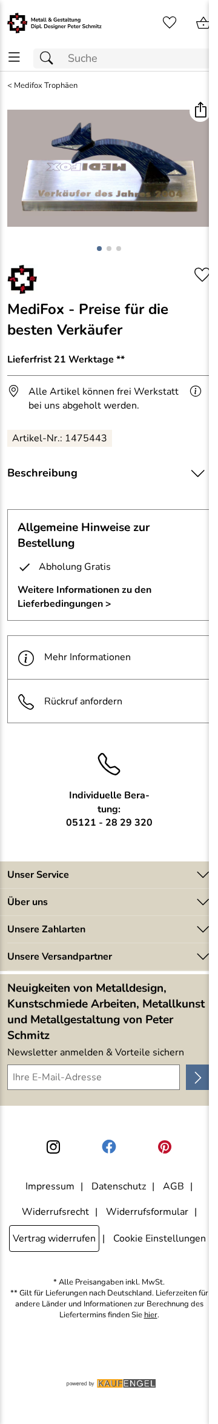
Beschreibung (42, 473)
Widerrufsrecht (55, 1211)
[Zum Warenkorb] (203, 23)
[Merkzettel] (169, 23)
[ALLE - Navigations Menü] (14, 57)
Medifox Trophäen (46, 86)
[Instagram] (53, 1147)
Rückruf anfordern (83, 701)
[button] (200, 111)
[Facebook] (109, 1147)
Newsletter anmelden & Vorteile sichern (95, 1052)
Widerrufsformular (147, 1211)
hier (150, 1315)
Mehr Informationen (87, 657)
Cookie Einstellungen (159, 1238)
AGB (173, 1186)
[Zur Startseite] (54, 23)
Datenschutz (118, 1186)
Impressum (49, 1186)
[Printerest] (165, 1147)
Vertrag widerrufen (54, 1238)
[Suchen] (50, 58)
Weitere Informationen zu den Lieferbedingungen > (84, 596)
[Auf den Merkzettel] (202, 275)
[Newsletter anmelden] (198, 1077)
